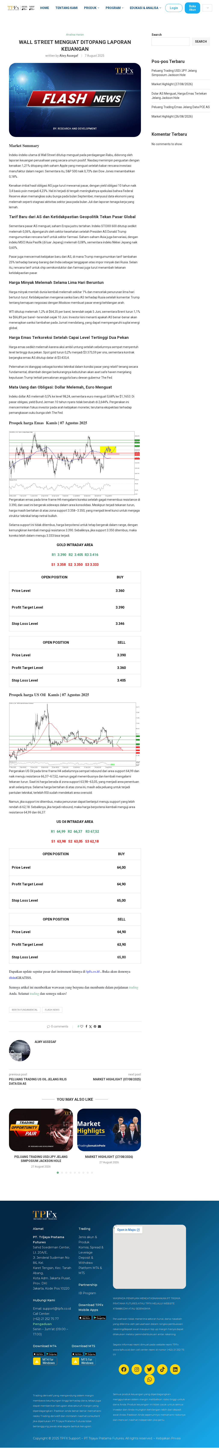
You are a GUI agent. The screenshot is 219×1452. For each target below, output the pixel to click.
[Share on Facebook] (86, 1026)
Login (174, 8)
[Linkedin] (175, 1369)
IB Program (87, 1293)
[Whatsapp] (149, 1380)
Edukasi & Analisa (144, 8)
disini (13, 977)
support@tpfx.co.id (57, 1309)
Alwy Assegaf (68, 55)
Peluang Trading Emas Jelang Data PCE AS (181, 107)
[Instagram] (137, 1369)
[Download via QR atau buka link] (84, 1318)
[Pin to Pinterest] (95, 1026)
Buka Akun (192, 7)
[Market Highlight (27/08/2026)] (109, 1130)
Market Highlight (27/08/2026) (109, 1157)
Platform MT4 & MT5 (90, 1270)
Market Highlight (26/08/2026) (172, 116)
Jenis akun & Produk (87, 1239)
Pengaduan (42, 1324)
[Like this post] (81, 1026)
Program (113, 8)
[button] (14, 1141)
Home (44, 8)
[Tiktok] (162, 1369)
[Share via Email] (99, 1026)
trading (133, 987)
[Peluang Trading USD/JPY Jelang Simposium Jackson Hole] (41, 1130)
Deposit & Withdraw (85, 1260)
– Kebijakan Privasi (167, 1438)
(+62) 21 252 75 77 (46, 1319)
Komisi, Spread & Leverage (91, 1249)
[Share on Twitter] (90, 1026)
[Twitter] (149, 1369)
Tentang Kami (66, 8)
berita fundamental (25, 1009)
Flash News (52, 1009)
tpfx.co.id (93, 971)
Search (157, 34)
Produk (90, 8)
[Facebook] (124, 1369)
